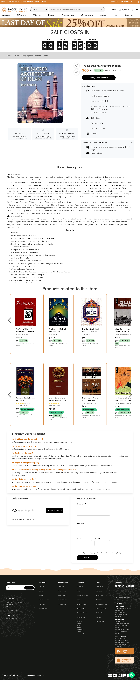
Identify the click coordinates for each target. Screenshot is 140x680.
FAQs (78, 591)
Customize (99, 591)
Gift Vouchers (100, 613)
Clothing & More (44, 600)
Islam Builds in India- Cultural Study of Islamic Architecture (123, 331)
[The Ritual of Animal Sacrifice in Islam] (91, 394)
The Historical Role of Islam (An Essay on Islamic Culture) (57, 331)
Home (9, 56)
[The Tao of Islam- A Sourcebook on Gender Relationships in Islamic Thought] (25, 326)
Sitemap (98, 617)
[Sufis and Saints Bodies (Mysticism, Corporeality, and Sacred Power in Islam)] (25, 394)
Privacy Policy (116, 553)
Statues (41, 586)
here (68, 482)
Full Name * (81, 524)
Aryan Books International (113, 91)
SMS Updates (100, 621)
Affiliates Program (101, 604)
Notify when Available (99, 78)
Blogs (78, 600)
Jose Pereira (103, 96)
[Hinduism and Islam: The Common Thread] (124, 394)
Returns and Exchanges (102, 147)
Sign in (114, 2)
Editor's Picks (81, 617)
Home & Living (43, 608)
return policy (56, 459)
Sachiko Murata (23, 334)
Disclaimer (61, 586)
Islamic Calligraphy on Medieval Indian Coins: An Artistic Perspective (58, 400)
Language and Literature (31, 56)
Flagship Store (120, 606)
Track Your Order (101, 608)
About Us (80, 586)
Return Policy (62, 591)
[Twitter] (119, 586)
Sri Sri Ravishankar (124, 403)
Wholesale (99, 600)
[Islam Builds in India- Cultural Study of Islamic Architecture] (124, 326)
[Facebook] (116, 586)
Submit (87, 558)
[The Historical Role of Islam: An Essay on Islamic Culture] (91, 326)
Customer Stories (82, 613)
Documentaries (81, 604)
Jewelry (41, 595)
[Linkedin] (129, 586)
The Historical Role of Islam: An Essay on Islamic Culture (90, 331)
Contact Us (99, 586)
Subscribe (29, 588)
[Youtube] (132, 586)
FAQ (137, 2)
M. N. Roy (54, 334)
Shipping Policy (63, 600)
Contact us (126, 2)
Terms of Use (105, 553)
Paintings (42, 604)
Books (17, 56)
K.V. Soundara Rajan (124, 334)
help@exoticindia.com (20, 475)
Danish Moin (55, 406)
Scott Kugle (22, 406)
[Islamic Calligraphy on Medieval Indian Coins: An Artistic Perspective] (58, 394)
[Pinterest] (123, 586)
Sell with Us (99, 595)
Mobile (97, 538)
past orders (87, 482)
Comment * (81, 504)
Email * (79, 538)
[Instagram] (126, 586)
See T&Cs (24, 138)
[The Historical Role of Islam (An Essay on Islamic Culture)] (58, 326)
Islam (46, 56)
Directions (118, 616)
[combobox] (74, 9)
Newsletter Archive (82, 595)
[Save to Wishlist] (76, 66)
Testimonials (81, 608)
